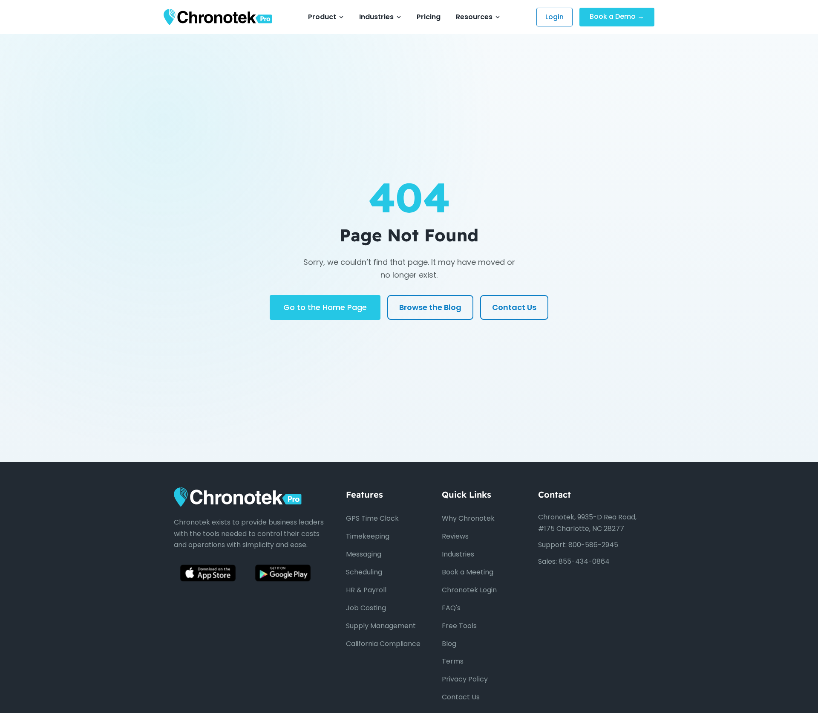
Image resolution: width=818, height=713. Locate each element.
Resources (474, 17)
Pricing (429, 17)
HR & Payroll (366, 590)
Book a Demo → (617, 16)
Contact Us (514, 307)
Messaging (363, 554)
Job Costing (366, 608)
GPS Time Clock (372, 518)
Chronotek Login (469, 590)
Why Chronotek (468, 518)
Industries (376, 17)
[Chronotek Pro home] (218, 17)
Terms (453, 661)
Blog (449, 644)
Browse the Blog (430, 307)
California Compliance (383, 644)
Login (554, 17)
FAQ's (451, 608)
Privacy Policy (465, 679)
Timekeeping (367, 536)
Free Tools (459, 626)
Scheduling (364, 572)
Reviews (455, 536)
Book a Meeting (467, 572)
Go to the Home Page (325, 307)
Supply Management (381, 626)
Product (322, 17)
